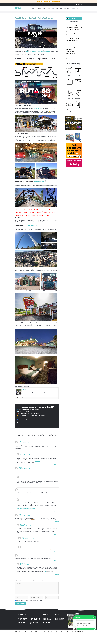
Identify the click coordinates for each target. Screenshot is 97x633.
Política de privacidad (59, 618)
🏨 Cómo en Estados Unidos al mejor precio (28, 413)
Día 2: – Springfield (74, 27)
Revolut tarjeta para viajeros (35, 618)
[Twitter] (78, 4)
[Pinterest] (22, 398)
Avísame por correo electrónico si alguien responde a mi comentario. (29, 600)
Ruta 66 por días (72, 55)
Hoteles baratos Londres (35, 619)
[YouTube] (79, 4)
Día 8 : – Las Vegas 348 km (73, 44)
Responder (56, 450)
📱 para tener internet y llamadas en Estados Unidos (30, 421)
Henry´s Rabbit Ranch (34, 109)
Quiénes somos (46, 616)
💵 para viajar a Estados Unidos (28, 417)
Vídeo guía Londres (21, 622)
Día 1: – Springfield (73, 25)
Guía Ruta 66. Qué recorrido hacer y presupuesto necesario (38, 51)
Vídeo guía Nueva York (22, 618)
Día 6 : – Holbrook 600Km (73, 38)
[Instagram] (81, 4)
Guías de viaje (45, 618)
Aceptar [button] (76, 631)
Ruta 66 (71, 23)
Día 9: (69, 45)
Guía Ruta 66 (20, 621)
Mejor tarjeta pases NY (34, 621)
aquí (28, 570)
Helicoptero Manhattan (34, 622)
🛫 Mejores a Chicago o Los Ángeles (28, 409)
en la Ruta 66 (24, 411)
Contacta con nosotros (47, 619)
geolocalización (38, 137)
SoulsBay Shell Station (37, 108)
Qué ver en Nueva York (34, 616)
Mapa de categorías (22, 623)
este (45, 570)
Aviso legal (57, 616)
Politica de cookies (59, 619)
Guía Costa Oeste (21, 619)
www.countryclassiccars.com (51, 137)
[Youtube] (23, 398)
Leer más (81, 631)
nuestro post (37, 461)
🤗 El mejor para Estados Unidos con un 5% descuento (31, 415)
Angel (20, 441)
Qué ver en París (33, 623)
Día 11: (70, 51)
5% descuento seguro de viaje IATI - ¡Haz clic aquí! (48, 1)
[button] (45, 8)
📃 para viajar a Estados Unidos (27, 422)
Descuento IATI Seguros (23, 616)
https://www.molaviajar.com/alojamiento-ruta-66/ (27, 508)
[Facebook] (76, 4)
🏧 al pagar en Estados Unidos (30, 419)
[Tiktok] (20, 398)
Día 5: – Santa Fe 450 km (73, 36)
